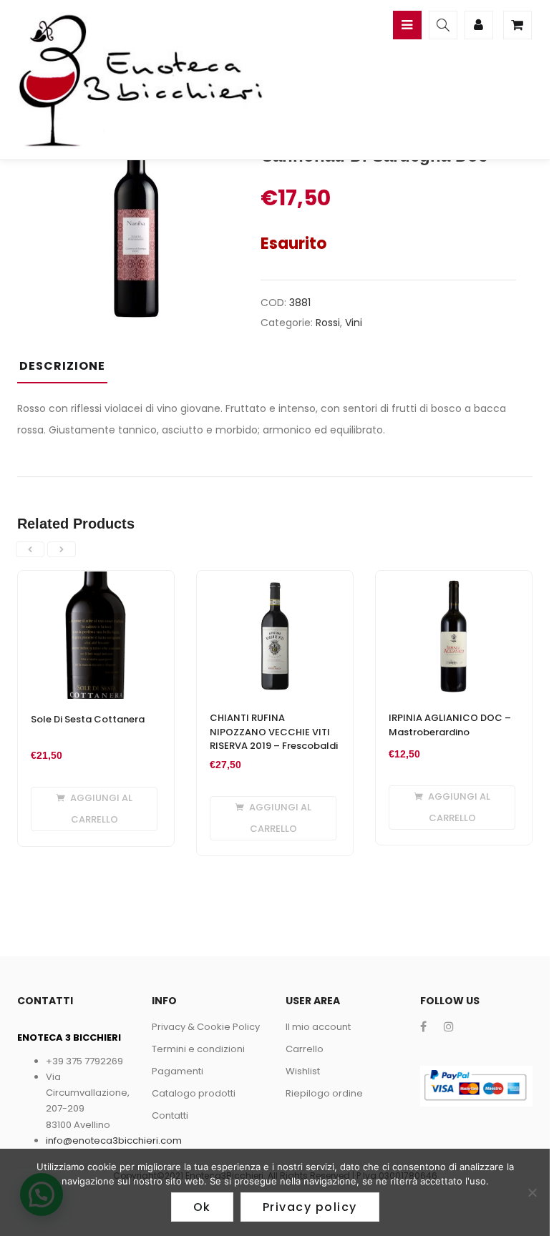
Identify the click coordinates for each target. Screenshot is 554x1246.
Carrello (305, 1049)
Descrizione (62, 366)
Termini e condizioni (198, 1049)
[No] (532, 1192)
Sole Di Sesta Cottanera (88, 719)
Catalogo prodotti (193, 1093)
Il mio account (318, 1027)
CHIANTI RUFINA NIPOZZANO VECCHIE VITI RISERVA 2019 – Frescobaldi (274, 731)
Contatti (170, 1115)
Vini (353, 322)
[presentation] (30, 549)
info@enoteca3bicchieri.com (114, 1140)
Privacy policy (310, 1207)
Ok (202, 1207)
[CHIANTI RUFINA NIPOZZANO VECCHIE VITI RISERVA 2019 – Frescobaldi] (275, 579)
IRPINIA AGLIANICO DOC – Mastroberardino (450, 725)
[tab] (67, 370)
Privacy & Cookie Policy (206, 1027)
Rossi (328, 322)
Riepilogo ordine (324, 1093)
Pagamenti (177, 1071)
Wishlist (303, 1071)
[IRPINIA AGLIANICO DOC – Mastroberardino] (453, 579)
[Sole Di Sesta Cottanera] (96, 579)
